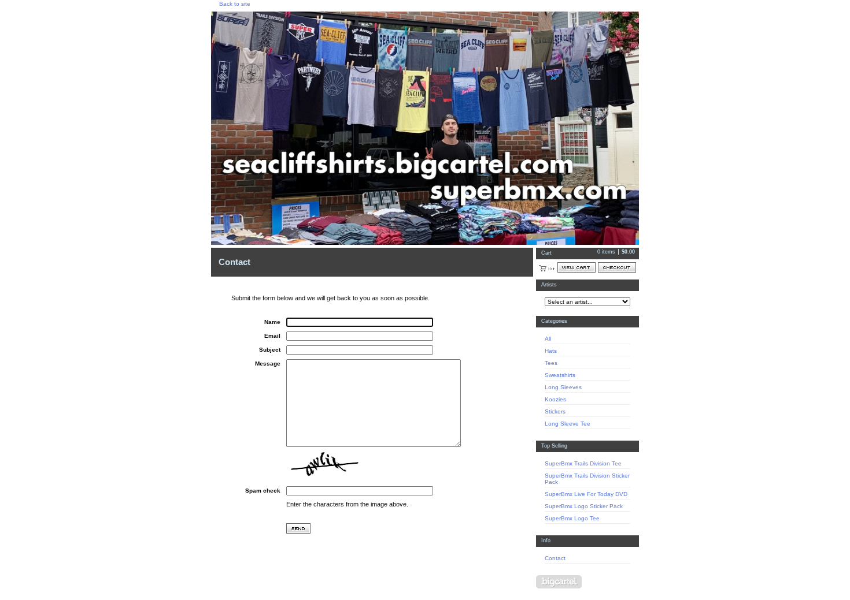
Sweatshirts (560, 375)
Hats (551, 351)
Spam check (262, 490)
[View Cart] (576, 267)
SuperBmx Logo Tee (572, 518)
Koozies (555, 399)
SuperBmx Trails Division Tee (583, 463)
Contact (555, 558)
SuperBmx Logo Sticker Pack (584, 506)
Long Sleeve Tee (567, 423)
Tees (551, 363)
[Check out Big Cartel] (559, 581)
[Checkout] (617, 267)
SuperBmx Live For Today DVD (586, 494)
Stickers (555, 411)
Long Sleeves (563, 387)
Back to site (234, 4)
